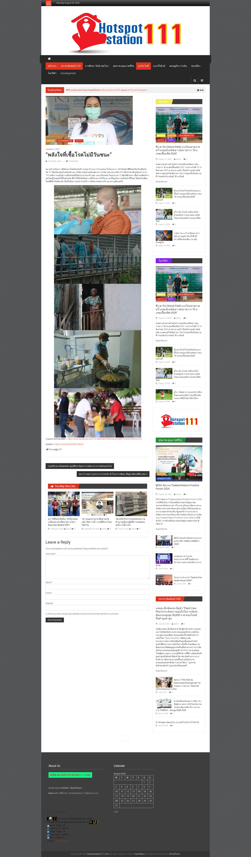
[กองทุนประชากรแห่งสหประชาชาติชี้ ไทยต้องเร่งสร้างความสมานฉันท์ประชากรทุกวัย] (164, 558)
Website (49, 603)
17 (116, 796)
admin (68, 529)
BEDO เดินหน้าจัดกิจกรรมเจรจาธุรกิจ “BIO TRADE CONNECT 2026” (188, 541)
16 (150, 791)
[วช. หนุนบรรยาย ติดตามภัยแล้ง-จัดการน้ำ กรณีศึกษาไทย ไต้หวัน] (97, 504)
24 (116, 801)
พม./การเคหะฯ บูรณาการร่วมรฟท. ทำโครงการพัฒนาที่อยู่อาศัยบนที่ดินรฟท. (112, 474)
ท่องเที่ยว (195, 66)
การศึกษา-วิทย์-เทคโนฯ (97, 66)
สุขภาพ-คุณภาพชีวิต (123, 66)
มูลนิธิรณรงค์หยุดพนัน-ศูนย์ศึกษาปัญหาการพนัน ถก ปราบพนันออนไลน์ (80, 466)
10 (116, 791)
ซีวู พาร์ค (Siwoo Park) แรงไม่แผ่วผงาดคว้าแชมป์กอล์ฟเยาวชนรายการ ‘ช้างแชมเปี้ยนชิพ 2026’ (108, 90)
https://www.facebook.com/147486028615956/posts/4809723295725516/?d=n (104, 439)
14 (139, 791)
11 (122, 791)
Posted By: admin (55, 161)
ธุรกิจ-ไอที (143, 66)
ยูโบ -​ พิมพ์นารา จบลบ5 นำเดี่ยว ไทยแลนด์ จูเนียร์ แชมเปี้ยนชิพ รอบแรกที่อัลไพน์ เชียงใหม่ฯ (188, 395)
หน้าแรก (52, 66)
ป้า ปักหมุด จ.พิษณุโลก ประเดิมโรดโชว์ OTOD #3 (177, 722)
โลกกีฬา (52, 73)
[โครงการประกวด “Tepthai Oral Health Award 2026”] (164, 579)
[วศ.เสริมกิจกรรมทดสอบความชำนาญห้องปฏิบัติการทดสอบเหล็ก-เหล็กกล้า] (131, 504)
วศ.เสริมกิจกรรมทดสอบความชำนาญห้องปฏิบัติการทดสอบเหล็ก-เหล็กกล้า (130, 522)
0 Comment (73, 161)
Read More (161, 182)
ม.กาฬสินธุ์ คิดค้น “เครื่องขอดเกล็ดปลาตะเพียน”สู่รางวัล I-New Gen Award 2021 (63, 522)
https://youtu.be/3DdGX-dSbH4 (69, 444)
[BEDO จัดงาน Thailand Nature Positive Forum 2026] (179, 463)
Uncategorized (68, 73)
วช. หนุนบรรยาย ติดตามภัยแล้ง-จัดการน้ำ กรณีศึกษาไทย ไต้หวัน (97, 522)
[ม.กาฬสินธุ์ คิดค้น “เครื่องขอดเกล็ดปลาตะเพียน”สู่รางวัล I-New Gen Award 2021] (64, 504)
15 (145, 791)
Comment (51, 554)
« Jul (116, 811)
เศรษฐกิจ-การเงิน (178, 66)
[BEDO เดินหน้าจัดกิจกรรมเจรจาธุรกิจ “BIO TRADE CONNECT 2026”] (164, 540)
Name (49, 582)
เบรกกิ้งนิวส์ (159, 66)
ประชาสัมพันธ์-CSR (71, 66)
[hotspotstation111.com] (125, 33)
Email (49, 593)
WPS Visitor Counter (62, 841)
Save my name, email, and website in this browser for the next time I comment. (83, 614)
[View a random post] (202, 80)
